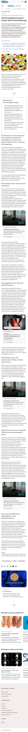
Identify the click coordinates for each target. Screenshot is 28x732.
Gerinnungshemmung (6, 561)
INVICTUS (4, 149)
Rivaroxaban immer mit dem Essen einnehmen (13, 49)
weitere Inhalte (6, 51)
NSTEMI (14, 561)
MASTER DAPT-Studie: (21, 471)
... (25, 5)
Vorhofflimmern (21, 561)
